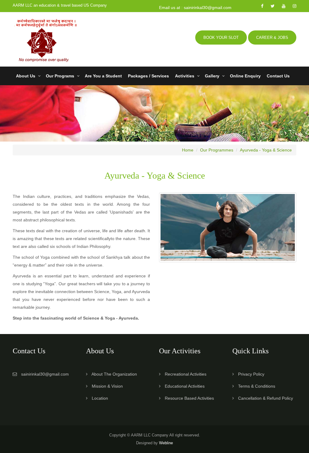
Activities (184, 75)
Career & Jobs (272, 37)
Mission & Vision (107, 386)
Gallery (212, 75)
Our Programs (60, 75)
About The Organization (114, 374)
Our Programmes (216, 150)
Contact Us (278, 75)
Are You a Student (103, 75)
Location (100, 398)
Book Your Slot (221, 37)
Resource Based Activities (189, 398)
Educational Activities (185, 386)
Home (187, 150)
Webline (166, 443)
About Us (25, 75)
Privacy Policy (251, 374)
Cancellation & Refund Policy (265, 398)
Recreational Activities (185, 374)
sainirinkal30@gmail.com (45, 374)
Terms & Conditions (256, 386)
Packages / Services (148, 75)
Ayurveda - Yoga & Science (266, 150)
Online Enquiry (245, 75)
